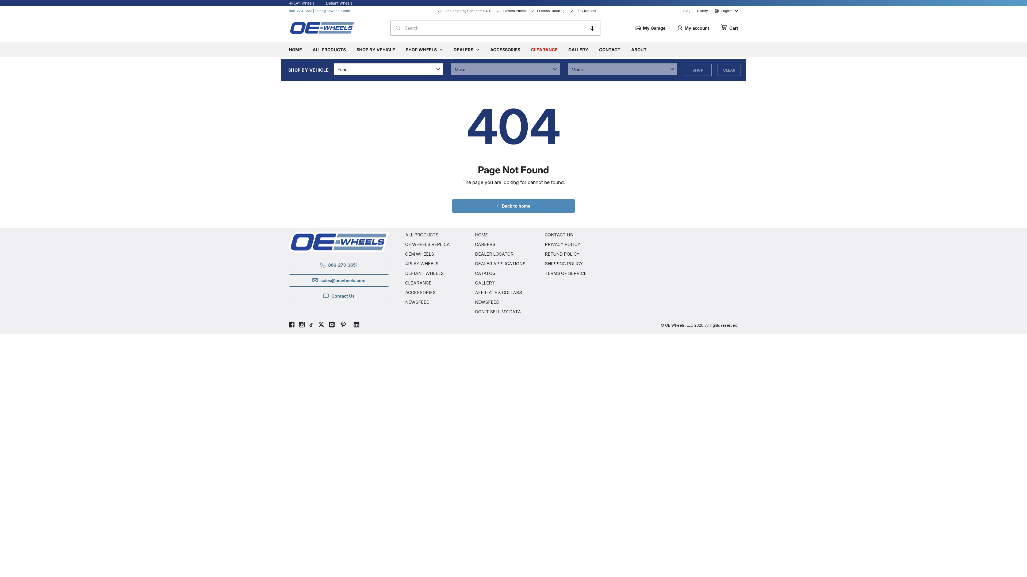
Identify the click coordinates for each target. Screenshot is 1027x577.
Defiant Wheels (339, 3)
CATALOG (485, 273)
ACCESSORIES (420, 292)
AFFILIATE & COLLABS (498, 292)
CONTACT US (559, 234)
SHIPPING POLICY (564, 263)
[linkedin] (356, 325)
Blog (687, 11)
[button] (592, 28)
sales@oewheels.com (332, 11)
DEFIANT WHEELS (424, 273)
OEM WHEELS (419, 254)
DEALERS (463, 49)
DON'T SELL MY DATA (498, 311)
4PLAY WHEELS (422, 263)
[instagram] (302, 325)
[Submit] (396, 28)
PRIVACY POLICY (562, 244)
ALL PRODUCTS (422, 234)
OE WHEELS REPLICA (427, 244)
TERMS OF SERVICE (566, 273)
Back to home (516, 206)
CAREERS (485, 244)
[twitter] (321, 325)
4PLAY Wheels (301, 3)
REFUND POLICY (562, 254)
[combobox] (495, 28)
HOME (481, 234)
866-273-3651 (300, 11)
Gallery (702, 11)
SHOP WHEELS (421, 49)
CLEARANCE (418, 283)
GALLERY (485, 283)
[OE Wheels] (322, 28)
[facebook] (291, 325)
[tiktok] (311, 325)
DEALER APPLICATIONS (500, 263)
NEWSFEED (417, 302)
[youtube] (332, 325)
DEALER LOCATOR (494, 254)
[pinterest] (343, 325)
